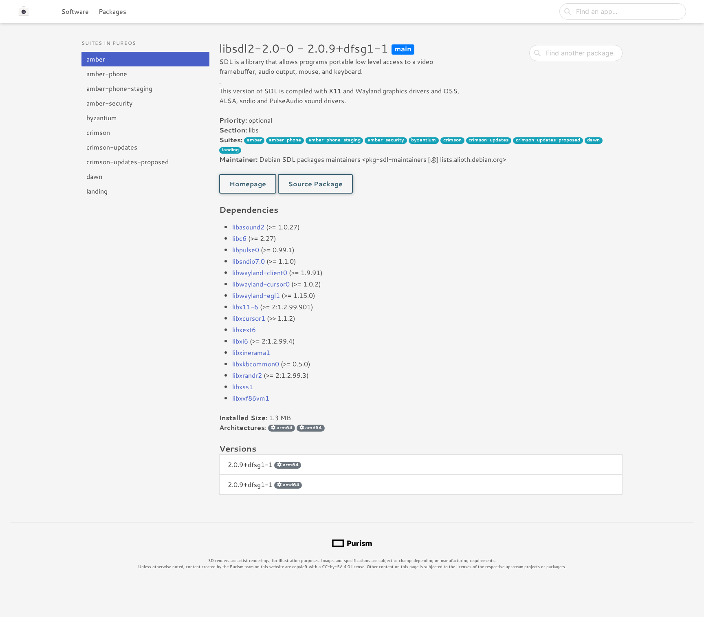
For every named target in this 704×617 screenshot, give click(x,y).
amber (95, 59)
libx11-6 (245, 306)
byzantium (101, 117)
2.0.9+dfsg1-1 (263, 464)
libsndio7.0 (248, 261)
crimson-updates (111, 147)
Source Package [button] (315, 183)
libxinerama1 (251, 352)
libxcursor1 (248, 318)
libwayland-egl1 (256, 295)
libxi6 (240, 341)
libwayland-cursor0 (261, 284)
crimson (98, 132)
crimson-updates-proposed (127, 161)
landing (97, 191)
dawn (94, 176)
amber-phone (106, 73)
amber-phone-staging (119, 88)
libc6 (239, 238)
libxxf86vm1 (250, 398)
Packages (112, 11)
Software (75, 11)
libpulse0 (245, 249)
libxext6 (244, 329)
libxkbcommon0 (255, 363)
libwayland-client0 (259, 272)
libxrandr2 (247, 375)
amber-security (109, 103)
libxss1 (242, 386)
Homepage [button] (247, 183)
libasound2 (248, 226)
